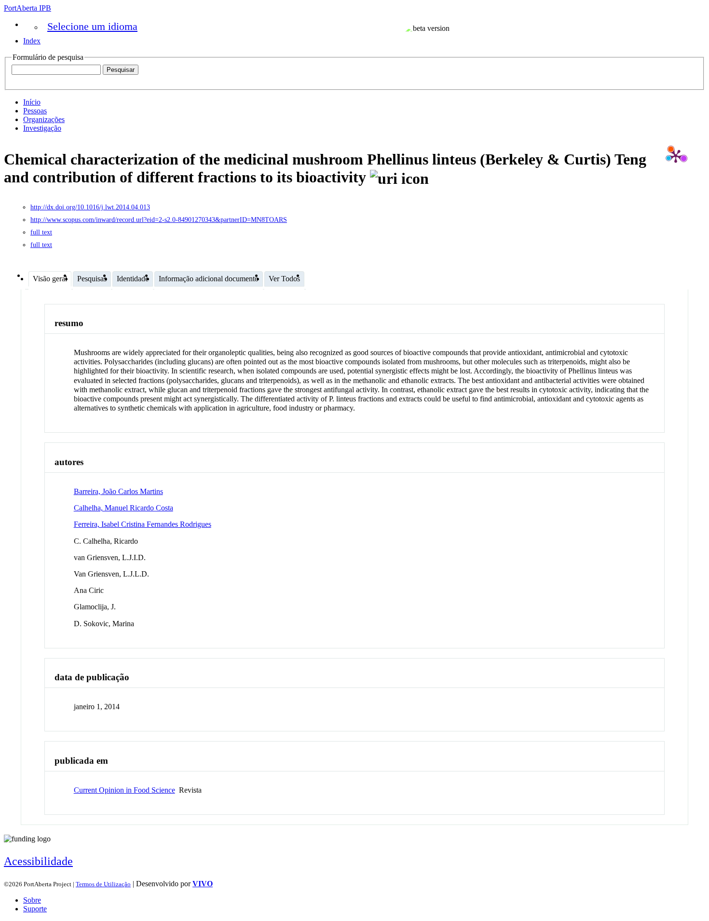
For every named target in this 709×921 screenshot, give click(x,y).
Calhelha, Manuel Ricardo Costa (123, 508)
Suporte (35, 909)
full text (41, 232)
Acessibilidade (38, 861)
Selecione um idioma (92, 26)
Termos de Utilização (103, 884)
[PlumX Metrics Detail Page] (675, 155)
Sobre (32, 900)
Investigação (42, 128)
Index (32, 41)
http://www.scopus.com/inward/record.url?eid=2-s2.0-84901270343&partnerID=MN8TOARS (158, 219)
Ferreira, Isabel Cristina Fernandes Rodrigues (142, 524)
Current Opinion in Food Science (124, 790)
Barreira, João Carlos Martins (118, 491)
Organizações (44, 119)
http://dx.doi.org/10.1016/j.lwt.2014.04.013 (90, 207)
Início (32, 102)
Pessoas (35, 111)
